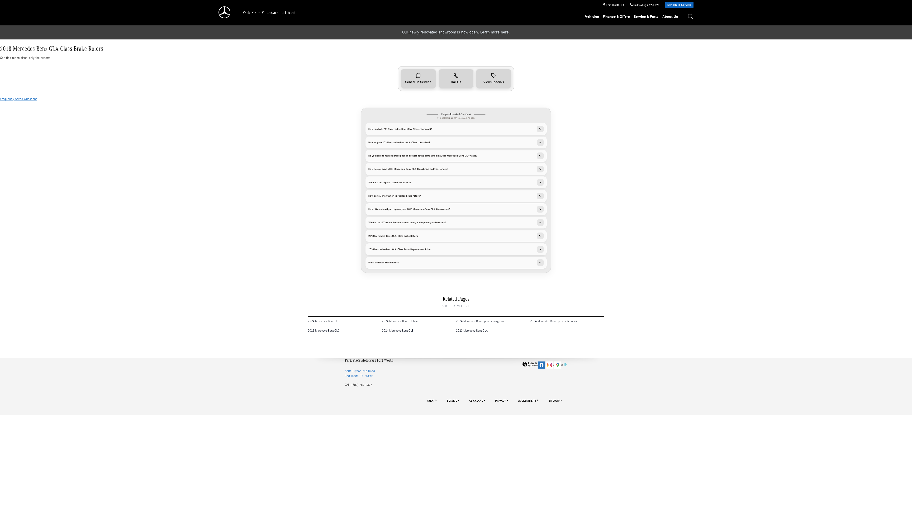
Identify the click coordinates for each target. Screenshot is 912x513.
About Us (670, 16)
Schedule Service (679, 4)
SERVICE (452, 400)
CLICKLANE (476, 400)
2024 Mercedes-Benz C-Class (400, 321)
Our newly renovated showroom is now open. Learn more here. (456, 32)
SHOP (430, 400)
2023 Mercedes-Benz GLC (324, 330)
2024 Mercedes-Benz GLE (397, 330)
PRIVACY (500, 400)
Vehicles (592, 16)
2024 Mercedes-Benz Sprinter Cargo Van (480, 321)
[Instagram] (549, 365)
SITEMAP (554, 400)
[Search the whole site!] (691, 17)
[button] (418, 79)
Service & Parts (646, 16)
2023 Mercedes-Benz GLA (472, 330)
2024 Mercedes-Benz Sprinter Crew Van (554, 321)
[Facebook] (541, 365)
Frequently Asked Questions (18, 99)
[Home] (224, 12)
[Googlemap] (557, 365)
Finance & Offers (616, 16)
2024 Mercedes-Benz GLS (323, 321)
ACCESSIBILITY (527, 400)
